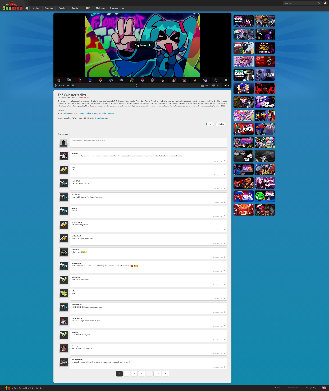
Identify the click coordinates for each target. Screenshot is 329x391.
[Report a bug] (68, 85)
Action (36, 8)
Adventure (49, 8)
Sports (75, 8)
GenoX (81, 113)
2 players (114, 8)
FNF (88, 8)
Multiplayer (101, 8)
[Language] (324, 388)
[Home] (26, 8)
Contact (277, 388)
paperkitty (103, 113)
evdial (65, 113)
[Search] (319, 3)
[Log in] (325, 3)
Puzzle (62, 8)
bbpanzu (111, 113)
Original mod (99, 118)
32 (157, 373)
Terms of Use (293, 388)
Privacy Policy (311, 388)
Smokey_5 (89, 113)
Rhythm (221, 124)
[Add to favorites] (73, 85)
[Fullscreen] (138, 85)
